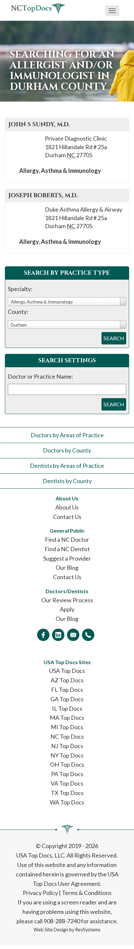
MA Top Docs (67, 717)
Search (113, 338)
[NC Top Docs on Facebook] (43, 634)
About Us (67, 507)
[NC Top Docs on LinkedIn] (58, 634)
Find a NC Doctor (67, 539)
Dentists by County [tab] (67, 480)
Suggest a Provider (67, 558)
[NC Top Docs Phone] (88, 634)
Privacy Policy (40, 892)
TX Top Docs (67, 792)
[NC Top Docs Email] (73, 634)
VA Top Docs (67, 783)
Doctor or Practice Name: (40, 376)
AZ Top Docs (67, 680)
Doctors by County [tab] (67, 450)
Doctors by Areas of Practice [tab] (67, 435)
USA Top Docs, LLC (40, 855)
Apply (67, 609)
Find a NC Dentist (67, 548)
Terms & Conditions (87, 892)
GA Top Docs (67, 699)
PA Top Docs (67, 773)
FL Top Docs (67, 689)
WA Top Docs (67, 802)
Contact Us (67, 516)
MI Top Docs (67, 727)
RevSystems (87, 929)
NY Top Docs (67, 755)
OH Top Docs (67, 764)
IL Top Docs (67, 708)
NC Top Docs (67, 736)
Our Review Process (67, 600)
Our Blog (67, 567)
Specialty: (20, 288)
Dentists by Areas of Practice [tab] (67, 465)
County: (18, 311)
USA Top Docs (67, 670)
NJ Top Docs (67, 745)
